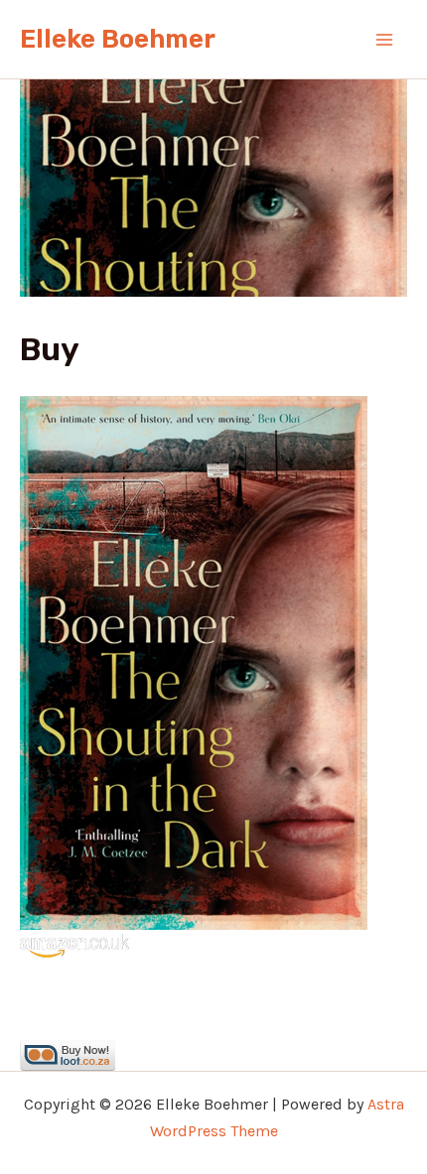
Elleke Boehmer (117, 39)
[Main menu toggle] (385, 40)
